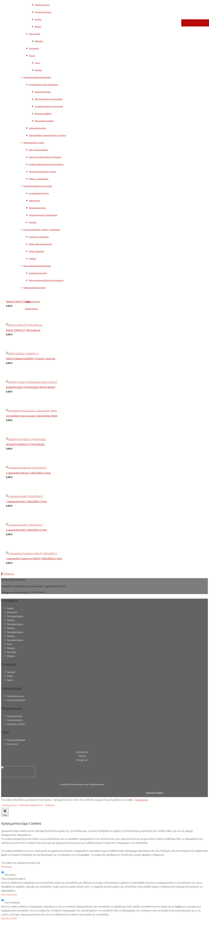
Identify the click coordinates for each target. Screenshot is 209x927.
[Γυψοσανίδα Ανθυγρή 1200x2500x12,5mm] (26, 467)
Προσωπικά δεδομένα (16, 740)
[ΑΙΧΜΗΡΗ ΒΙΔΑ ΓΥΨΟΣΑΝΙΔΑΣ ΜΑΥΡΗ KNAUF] (31, 382)
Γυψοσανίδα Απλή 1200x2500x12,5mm (26, 530)
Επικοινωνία (12, 612)
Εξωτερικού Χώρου (15, 616)
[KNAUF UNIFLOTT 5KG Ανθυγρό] (24, 325)
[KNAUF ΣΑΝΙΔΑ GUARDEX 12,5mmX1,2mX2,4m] (22, 353)
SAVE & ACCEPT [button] (9, 918)
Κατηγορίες (11, 652)
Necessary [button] (6, 866)
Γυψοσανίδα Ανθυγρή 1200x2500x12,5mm (28, 473)
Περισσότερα (141, 799)
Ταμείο (10, 680)
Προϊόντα (11, 672)
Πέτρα (9, 644)
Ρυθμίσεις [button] (50, 805)
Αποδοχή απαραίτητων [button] (31, 805)
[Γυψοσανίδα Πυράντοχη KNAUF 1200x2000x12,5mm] (31, 553)
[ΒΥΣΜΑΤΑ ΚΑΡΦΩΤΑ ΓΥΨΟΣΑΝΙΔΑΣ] (26, 439)
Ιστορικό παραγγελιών (16, 700)
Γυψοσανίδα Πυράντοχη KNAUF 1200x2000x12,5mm (34, 558)
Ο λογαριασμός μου (15, 696)
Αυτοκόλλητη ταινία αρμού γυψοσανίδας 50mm (31, 415)
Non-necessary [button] (9, 894)
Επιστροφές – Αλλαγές (16, 724)
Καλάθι (10, 676)
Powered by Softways (154, 793)
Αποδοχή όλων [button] (10, 805)
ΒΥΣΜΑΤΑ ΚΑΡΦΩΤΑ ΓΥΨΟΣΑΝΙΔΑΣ (25, 444)
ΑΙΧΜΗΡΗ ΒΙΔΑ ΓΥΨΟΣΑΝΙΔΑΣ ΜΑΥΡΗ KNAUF (30, 387)
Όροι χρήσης (12, 743)
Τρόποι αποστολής (15, 720)
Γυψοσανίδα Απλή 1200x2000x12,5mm (26, 501)
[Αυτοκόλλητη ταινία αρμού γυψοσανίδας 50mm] (31, 410)
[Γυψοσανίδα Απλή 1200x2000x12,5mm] (24, 496)
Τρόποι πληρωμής (14, 716)
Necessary (10, 874)
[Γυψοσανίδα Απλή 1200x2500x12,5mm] (24, 524)
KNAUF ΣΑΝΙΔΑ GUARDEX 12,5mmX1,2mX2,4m (30, 358)
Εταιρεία (10, 608)
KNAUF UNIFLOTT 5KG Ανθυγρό (23, 330)
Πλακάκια (11, 620)
